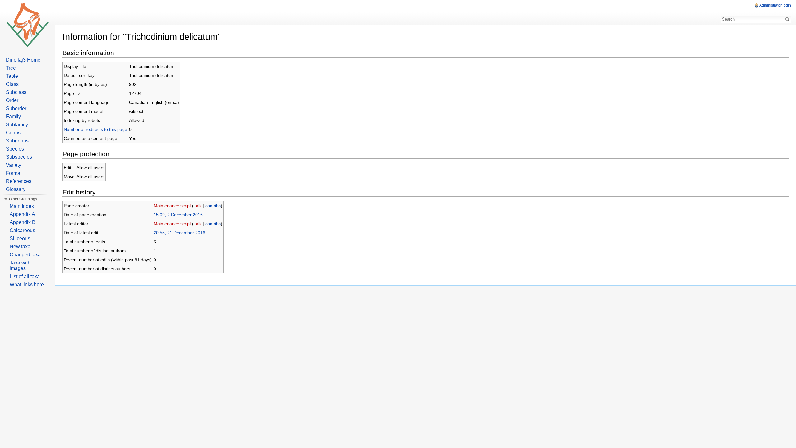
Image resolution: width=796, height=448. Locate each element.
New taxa (20, 246)
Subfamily (17, 124)
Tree (11, 68)
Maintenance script (172, 205)
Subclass (16, 92)
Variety (13, 165)
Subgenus (17, 140)
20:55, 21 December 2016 (179, 232)
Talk (197, 205)
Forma (13, 173)
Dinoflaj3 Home (23, 60)
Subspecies (19, 157)
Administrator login (775, 5)
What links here (27, 284)
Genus (13, 132)
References (18, 181)
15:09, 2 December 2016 (178, 214)
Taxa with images (20, 265)
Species (15, 149)
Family (13, 116)
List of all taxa (25, 276)
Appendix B (22, 222)
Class (12, 84)
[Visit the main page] (27, 25)
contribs (213, 205)
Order (12, 100)
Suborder (16, 108)
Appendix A (22, 214)
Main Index (22, 206)
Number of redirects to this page (95, 129)
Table (12, 76)
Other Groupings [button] (23, 199)
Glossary (15, 189)
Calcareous (22, 230)
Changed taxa (25, 254)
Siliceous (20, 238)
